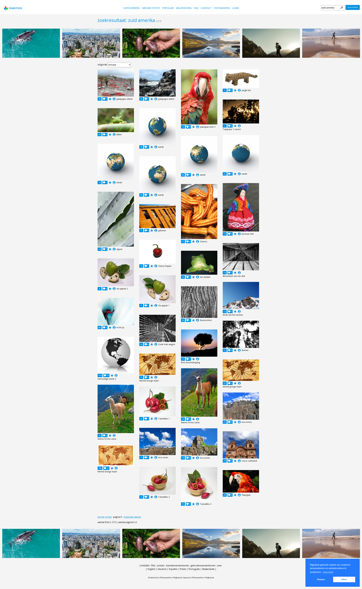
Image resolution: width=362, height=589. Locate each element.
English (151, 569)
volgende (128, 516)
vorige (108, 516)
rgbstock (15, 8)
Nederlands (208, 569)
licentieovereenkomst (177, 565)
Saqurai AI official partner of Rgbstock (198, 577)
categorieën (131, 8)
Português (194, 569)
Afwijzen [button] (321, 579)
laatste (137, 516)
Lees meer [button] (328, 572)
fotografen (222, 8)
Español (173, 569)
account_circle (114, 99)
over (219, 565)
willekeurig (184, 8)
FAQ (196, 8)
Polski (183, 569)
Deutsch (162, 569)
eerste (101, 516)
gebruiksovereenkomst (202, 565)
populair (168, 8)
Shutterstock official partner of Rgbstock (165, 577)
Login (235, 8)
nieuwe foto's (151, 8)
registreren (353, 7)
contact (206, 8)
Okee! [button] (344, 579)
